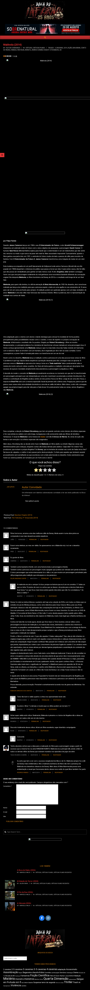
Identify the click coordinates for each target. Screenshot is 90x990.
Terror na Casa (60, 982)
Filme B (52, 976)
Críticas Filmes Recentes (63, 872)
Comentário (7, 786)
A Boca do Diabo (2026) (26, 870)
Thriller (68, 982)
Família (14, 50)
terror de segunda (48, 982)
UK (60, 50)
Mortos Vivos (39, 979)
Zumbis (23, 986)
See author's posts (32, 501)
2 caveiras (59, 48)
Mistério (9, 979)
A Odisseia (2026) (24, 903)
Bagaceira (27, 972)
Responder (44, 539)
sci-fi (18, 982)
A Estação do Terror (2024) (27, 881)
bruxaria (76, 48)
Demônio (63, 973)
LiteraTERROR (69, 976)
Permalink (33, 539)
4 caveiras (52, 969)
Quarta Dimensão (55, 979)
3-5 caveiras (40, 969)
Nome (5, 808)
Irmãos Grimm (37, 50)
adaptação (62, 969)
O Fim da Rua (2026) (25, 892)
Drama (75, 972)
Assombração (10, 972)
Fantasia (20, 50)
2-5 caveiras (17, 969)
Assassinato (71, 969)
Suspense (37, 982)
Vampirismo (6, 986)
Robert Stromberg (51, 50)
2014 (65, 48)
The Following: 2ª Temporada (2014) (25, 518)
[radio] (36, 470)
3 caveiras (28, 969)
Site (4, 816)
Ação (70, 48)
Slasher (30, 982)
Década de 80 (10, 976)
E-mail (5, 812)
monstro (19, 979)
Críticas (29, 48)
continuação (55, 972)
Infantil (28, 50)
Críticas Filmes (39, 48)
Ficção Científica (39, 975)
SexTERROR (25, 982)
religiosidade (72, 979)
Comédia (47, 973)
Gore (57, 976)
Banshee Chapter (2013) (23, 515)
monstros (29, 979)
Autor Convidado (32, 487)
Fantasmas (25, 976)
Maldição (77, 976)
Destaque (70, 972)
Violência (16, 985)
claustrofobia (38, 972)
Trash (75, 982)
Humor (62, 976)
